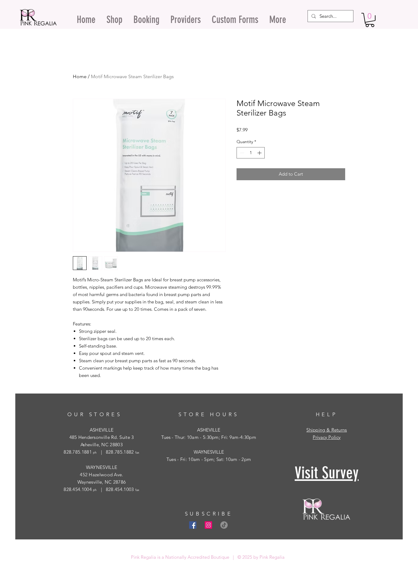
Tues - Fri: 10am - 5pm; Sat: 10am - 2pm (208, 459)
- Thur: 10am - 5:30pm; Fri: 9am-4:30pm (213, 437)
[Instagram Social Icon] (208, 525)
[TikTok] (224, 525)
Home (80, 76)
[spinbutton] (250, 152)
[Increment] (260, 152)
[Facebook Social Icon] (192, 525)
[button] (369, 20)
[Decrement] (241, 152)
